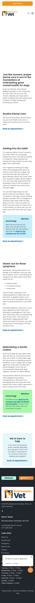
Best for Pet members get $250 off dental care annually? (17, 401)
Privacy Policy (6, 591)
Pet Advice (5, 553)
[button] (30, 570)
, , (15, 521)
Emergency (5, 543)
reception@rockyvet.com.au (11, 525)
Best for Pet (5, 547)
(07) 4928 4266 (6, 528)
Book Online (17, 4)
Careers (4, 550)
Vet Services (5, 540)
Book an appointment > (13, 128)
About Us (4, 537)
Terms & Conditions (20, 591)
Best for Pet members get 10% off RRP (16, 232)
